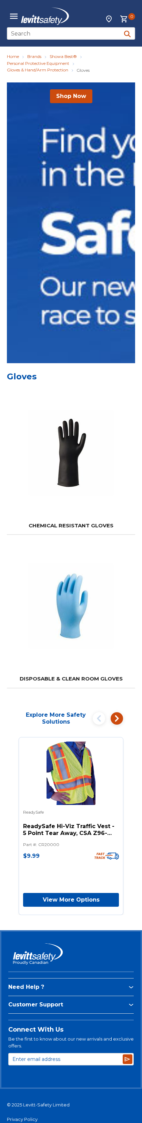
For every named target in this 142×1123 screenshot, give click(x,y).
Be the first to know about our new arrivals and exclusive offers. (71, 1042)
